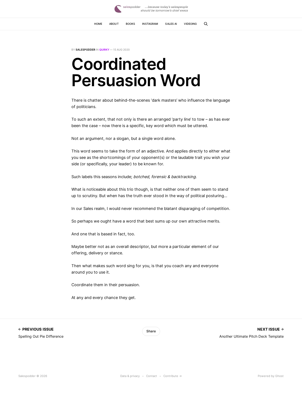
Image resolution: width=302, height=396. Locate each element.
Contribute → (172, 376)
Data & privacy (130, 376)
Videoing (190, 23)
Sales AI (171, 23)
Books (130, 23)
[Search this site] (206, 24)
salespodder (85, 49)
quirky (104, 49)
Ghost (279, 376)
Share (151, 331)
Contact (151, 376)
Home (98, 23)
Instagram (150, 23)
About (114, 23)
